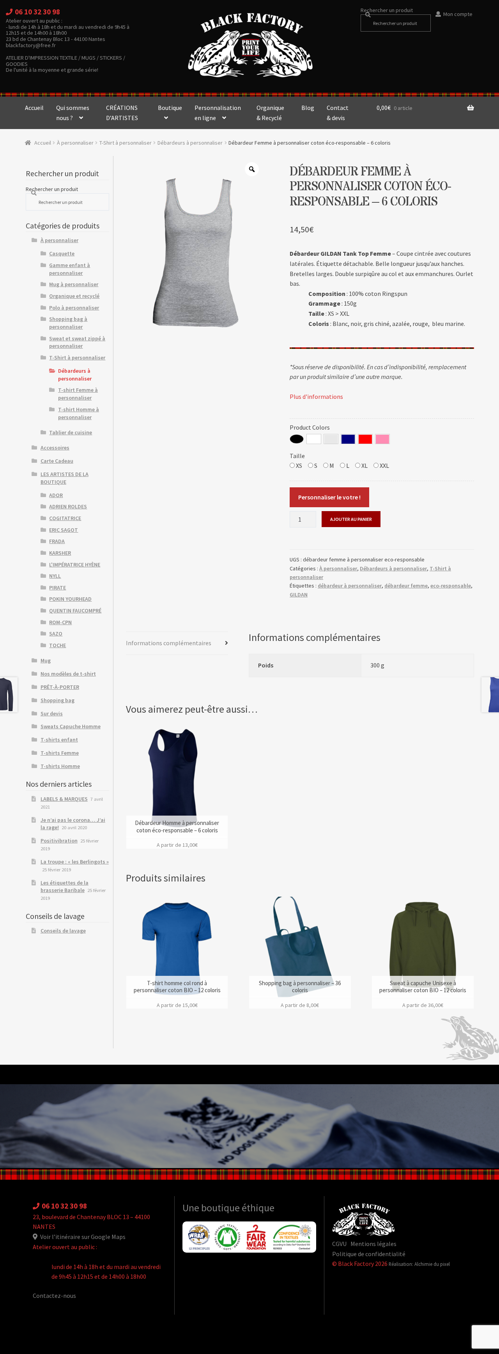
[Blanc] (314, 439)
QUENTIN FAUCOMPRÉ (75, 610)
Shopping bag (57, 700)
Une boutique (212, 1208)
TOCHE (57, 645)
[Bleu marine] (348, 439)
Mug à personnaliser (73, 284)
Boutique (170, 108)
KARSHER (60, 552)
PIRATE (57, 587)
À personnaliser (75, 142)
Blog (307, 108)
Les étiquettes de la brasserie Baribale (64, 886)
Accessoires (55, 447)
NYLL (55, 575)
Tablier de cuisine (70, 432)
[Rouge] (365, 439)
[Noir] (297, 439)
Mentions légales (373, 1244)
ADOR (56, 495)
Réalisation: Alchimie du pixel (419, 1264)
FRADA (57, 541)
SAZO (55, 633)
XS (298, 465)
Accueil (34, 108)
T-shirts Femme (60, 752)
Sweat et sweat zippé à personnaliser (77, 342)
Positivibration (59, 840)
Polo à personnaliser (74, 307)
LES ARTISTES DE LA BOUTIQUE (64, 478)
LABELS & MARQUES (64, 798)
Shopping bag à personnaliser (68, 322)
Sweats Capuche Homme (71, 726)
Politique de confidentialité (368, 1254)
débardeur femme (406, 585)
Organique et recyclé (74, 295)
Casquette (61, 253)
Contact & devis (338, 113)
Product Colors (310, 427)
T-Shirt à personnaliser (125, 142)
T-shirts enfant (59, 739)
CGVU (339, 1244)
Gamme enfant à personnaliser (69, 269)
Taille (297, 456)
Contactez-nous (54, 1295)
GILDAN (299, 594)
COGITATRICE (65, 518)
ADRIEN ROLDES (68, 506)
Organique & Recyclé (270, 113)
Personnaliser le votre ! (329, 497)
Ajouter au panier (351, 519)
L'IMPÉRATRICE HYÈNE (74, 564)
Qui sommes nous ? (72, 113)
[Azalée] (382, 439)
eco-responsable (450, 585)
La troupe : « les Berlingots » (75, 861)
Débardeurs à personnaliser (190, 142)
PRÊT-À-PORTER (60, 686)
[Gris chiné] (331, 439)
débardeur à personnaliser (350, 585)
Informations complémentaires (168, 643)
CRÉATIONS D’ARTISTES (122, 113)
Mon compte (457, 14)
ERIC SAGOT (63, 529)
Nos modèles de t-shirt (68, 673)
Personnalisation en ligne (218, 113)
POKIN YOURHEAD (70, 598)
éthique (258, 1208)
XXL (384, 465)
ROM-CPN (60, 622)
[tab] (177, 643)
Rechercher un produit (387, 10)
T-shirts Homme (60, 766)
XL (364, 465)
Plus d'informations (316, 396)
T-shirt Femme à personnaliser (78, 393)
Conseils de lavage (63, 930)
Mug (46, 660)
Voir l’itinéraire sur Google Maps (82, 1237)
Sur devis (52, 713)
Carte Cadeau (57, 460)
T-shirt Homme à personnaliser (78, 413)
